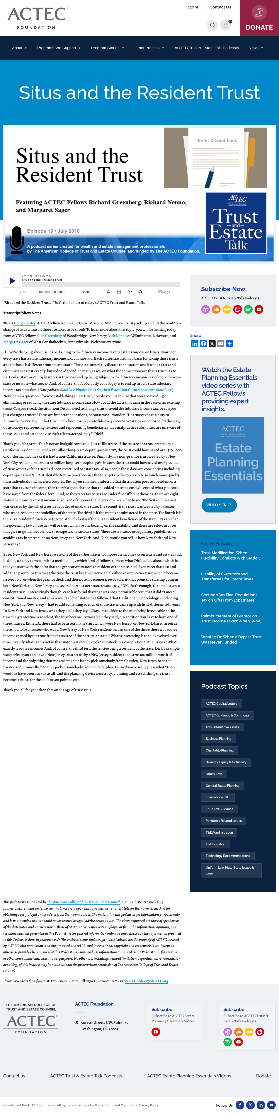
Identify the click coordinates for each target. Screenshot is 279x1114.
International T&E (218, 797)
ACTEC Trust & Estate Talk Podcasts (207, 48)
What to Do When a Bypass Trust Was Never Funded (231, 639)
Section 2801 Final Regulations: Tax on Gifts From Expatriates (229, 597)
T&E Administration (219, 832)
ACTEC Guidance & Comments (227, 715)
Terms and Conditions (121, 1105)
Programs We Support (56, 48)
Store (193, 7)
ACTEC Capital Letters (221, 703)
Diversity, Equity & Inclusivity (226, 762)
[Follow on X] (250, 1105)
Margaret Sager (16, 341)
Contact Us (220, 7)
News (254, 48)
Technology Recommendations (228, 856)
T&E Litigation (215, 844)
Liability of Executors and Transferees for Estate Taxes (227, 576)
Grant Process (147, 48)
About (17, 48)
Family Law (214, 774)
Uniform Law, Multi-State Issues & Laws (230, 871)
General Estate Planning (223, 785)
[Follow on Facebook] (240, 1105)
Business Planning (218, 738)
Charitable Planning (220, 750)
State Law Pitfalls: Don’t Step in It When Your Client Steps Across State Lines (116, 389)
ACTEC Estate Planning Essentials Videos (189, 1076)
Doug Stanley (24, 323)
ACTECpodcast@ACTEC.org (146, 981)
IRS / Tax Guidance (219, 809)
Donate (263, 1076)
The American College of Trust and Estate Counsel (83, 902)
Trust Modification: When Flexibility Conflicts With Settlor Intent (230, 556)
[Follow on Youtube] (271, 1105)
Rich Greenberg (49, 335)
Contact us (14, 1076)
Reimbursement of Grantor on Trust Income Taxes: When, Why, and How (231, 619)
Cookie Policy (93, 1105)
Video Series (219, 505)
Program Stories (105, 48)
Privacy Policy (148, 1105)
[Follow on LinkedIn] (261, 1105)
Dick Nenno (117, 335)
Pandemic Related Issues (224, 820)
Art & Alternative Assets (222, 727)
